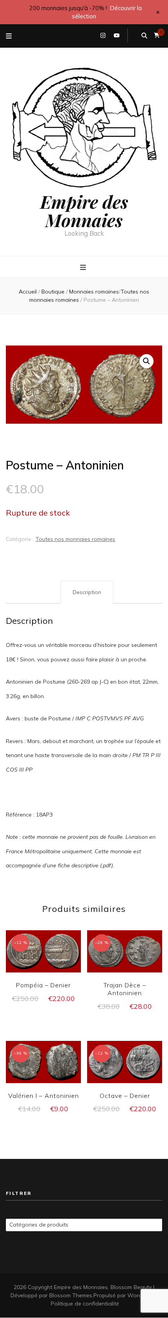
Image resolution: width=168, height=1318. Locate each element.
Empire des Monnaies (84, 210)
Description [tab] (87, 592)
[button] (146, 361)
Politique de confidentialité (85, 1303)
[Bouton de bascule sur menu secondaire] (9, 36)
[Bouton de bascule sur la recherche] (144, 36)
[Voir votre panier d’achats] (157, 35)
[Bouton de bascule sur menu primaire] (84, 267)
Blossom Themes (70, 1295)
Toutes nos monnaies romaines (75, 539)
